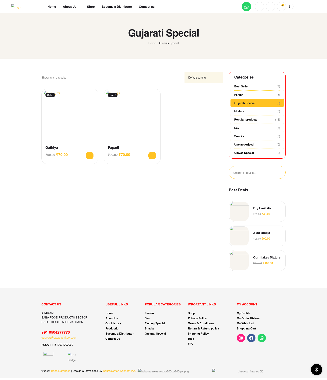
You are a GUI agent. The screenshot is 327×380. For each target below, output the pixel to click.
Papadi (113, 147)
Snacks (239, 136)
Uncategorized (244, 144)
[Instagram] (241, 338)
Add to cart (89, 155)
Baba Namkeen (60, 371)
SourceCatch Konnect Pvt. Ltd (121, 371)
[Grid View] (176, 77)
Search (276, 172)
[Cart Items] (290, 6)
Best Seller (241, 86)
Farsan (238, 95)
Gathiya (51, 147)
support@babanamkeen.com (59, 337)
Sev (236, 128)
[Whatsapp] (246, 6)
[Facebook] (251, 338)
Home (152, 43)
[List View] (180, 77)
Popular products (245, 119)
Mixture (239, 111)
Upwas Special (244, 153)
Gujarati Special (244, 103)
